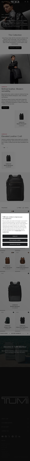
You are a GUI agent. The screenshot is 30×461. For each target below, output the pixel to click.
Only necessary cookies (15, 240)
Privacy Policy (18, 230)
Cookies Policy (5, 232)
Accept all (15, 236)
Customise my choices (15, 244)
